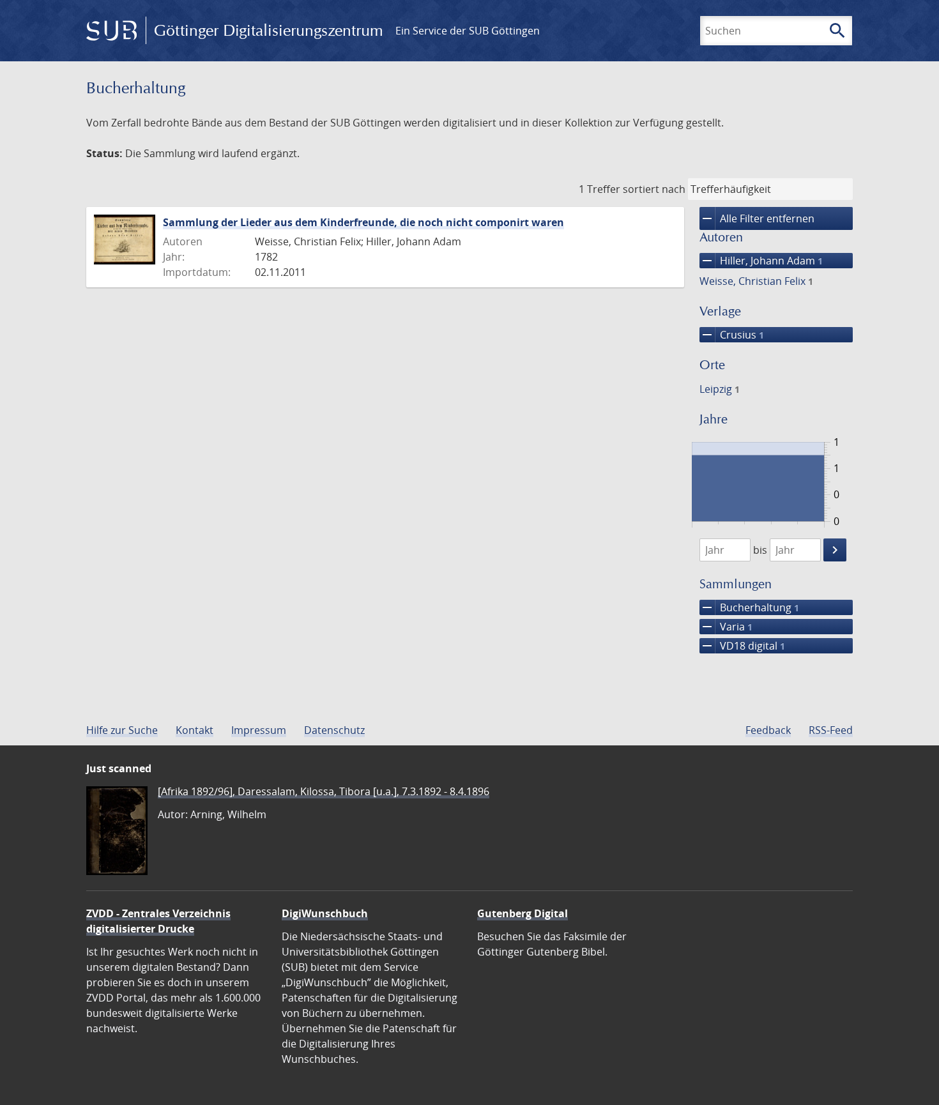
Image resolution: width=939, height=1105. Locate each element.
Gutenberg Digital (522, 913)
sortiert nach (654, 189)
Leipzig (719, 389)
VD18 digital (742, 645)
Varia (725, 626)
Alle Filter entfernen (756, 218)
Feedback (768, 730)
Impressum (258, 730)
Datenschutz (334, 730)
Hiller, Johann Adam (761, 260)
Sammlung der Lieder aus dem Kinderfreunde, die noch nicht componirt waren (363, 222)
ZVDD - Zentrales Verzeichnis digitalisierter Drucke (158, 921)
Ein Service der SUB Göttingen (467, 31)
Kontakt (194, 730)
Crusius (731, 334)
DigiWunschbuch (325, 913)
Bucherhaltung (749, 607)
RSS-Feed (831, 730)
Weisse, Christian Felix (756, 281)
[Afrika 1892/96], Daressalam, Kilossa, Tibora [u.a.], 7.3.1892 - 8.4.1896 (323, 791)
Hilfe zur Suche (122, 730)
